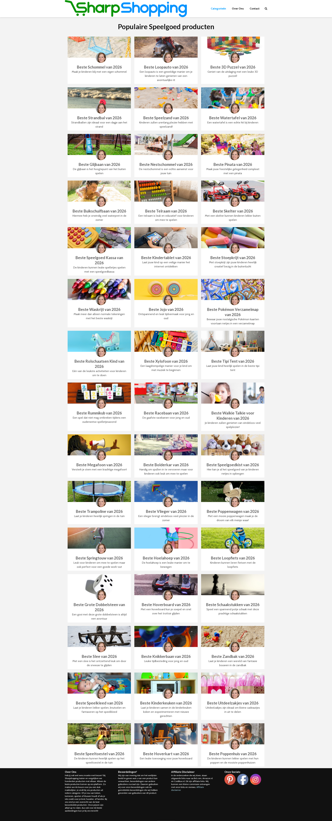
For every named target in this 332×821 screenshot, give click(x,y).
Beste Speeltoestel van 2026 (99, 753)
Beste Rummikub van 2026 (99, 413)
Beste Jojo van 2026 (166, 309)
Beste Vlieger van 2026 (166, 511)
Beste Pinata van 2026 (232, 164)
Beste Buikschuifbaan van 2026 (99, 211)
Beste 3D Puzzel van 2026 (232, 67)
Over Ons (238, 8)
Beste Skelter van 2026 (233, 211)
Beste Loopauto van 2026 (166, 67)
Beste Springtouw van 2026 (99, 558)
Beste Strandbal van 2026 (99, 117)
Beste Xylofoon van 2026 (166, 361)
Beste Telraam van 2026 (166, 211)
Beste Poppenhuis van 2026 (233, 753)
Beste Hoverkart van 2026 (166, 753)
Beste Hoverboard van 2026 (166, 604)
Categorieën (218, 8)
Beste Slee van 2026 (99, 656)
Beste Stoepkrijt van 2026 (232, 257)
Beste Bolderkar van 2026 (166, 464)
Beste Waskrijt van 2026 (99, 309)
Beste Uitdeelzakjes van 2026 (233, 703)
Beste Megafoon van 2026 (99, 464)
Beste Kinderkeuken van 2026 (166, 703)
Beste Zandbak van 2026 (232, 656)
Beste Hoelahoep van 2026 (166, 558)
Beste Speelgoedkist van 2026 (232, 464)
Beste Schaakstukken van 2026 (233, 604)
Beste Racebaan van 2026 (166, 413)
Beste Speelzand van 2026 (166, 117)
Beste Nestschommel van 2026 (166, 164)
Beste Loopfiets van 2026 (233, 558)
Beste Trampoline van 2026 (99, 511)
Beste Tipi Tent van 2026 (232, 361)
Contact (255, 8)
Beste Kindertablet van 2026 (166, 257)
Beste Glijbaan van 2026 (99, 164)
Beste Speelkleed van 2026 (99, 703)
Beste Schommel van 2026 (99, 67)
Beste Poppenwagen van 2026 (233, 511)
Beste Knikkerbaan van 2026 (166, 656)
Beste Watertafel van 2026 (232, 117)
